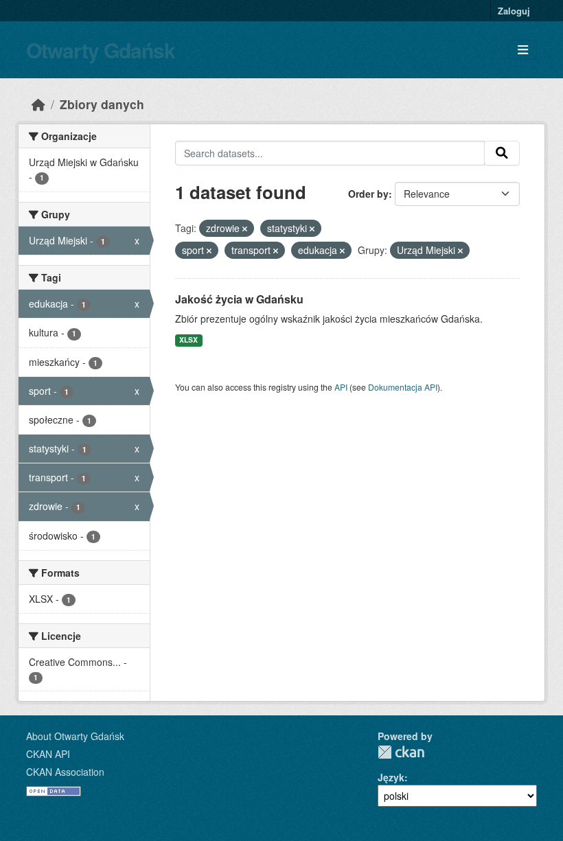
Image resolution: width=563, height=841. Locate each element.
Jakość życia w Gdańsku (239, 299)
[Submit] (502, 153)
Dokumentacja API (402, 387)
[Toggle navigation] (523, 50)
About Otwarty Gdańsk (75, 736)
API (340, 387)
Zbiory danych (102, 104)
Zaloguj (514, 10)
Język (391, 777)
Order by (368, 193)
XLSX (188, 339)
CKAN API (48, 754)
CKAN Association (65, 772)
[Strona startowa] (38, 104)
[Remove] (244, 228)
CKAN (401, 752)
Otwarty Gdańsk (100, 50)
